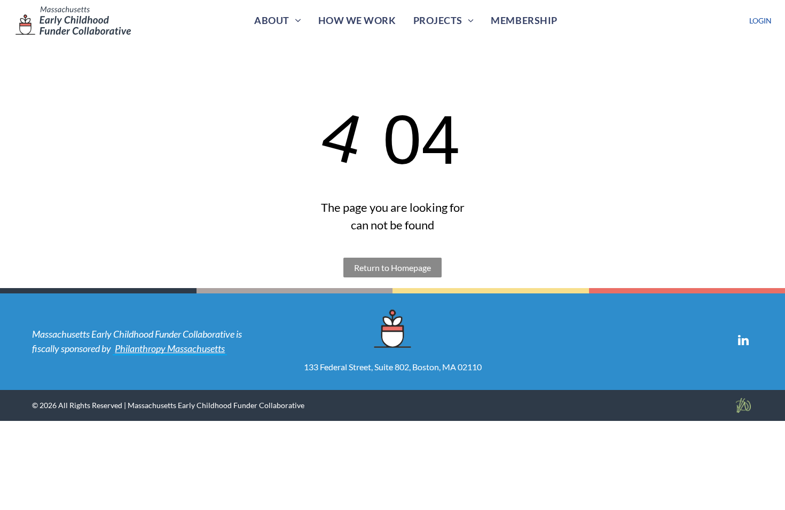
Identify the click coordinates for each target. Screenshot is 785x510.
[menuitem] (277, 20)
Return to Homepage (392, 267)
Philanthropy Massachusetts (170, 348)
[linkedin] (743, 341)
